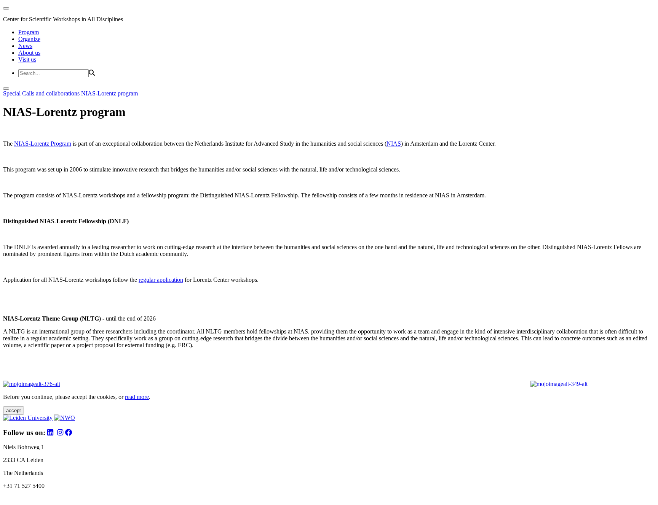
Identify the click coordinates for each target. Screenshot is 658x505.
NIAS (393, 143)
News (25, 46)
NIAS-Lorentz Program (42, 143)
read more (137, 397)
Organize (29, 39)
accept (13, 410)
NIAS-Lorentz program (109, 93)
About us (29, 52)
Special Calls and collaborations (42, 93)
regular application (161, 279)
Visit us (27, 59)
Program (28, 32)
